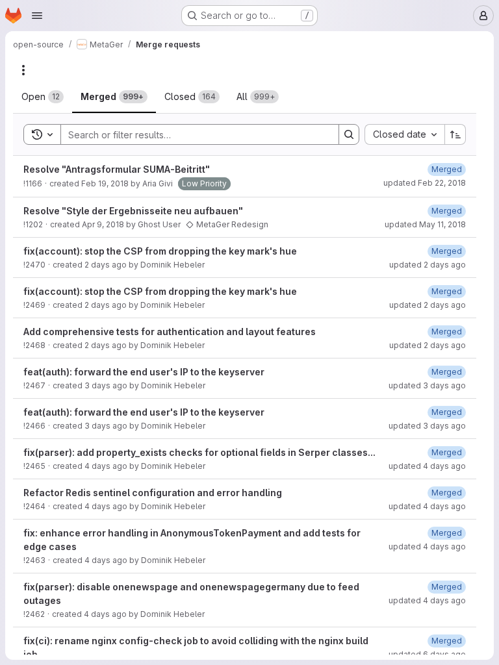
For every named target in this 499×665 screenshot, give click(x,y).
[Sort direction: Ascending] (455, 134)
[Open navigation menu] (37, 15)
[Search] (349, 134)
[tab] (42, 97)
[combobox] (404, 134)
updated (424, 183)
